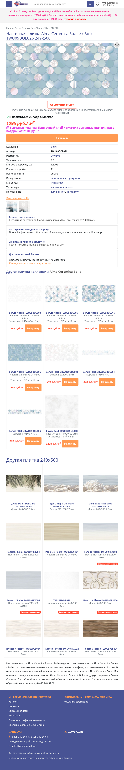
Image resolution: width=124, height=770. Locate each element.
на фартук (73, 191)
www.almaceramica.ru (76, 701)
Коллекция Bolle (17, 198)
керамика (57, 182)
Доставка (14, 706)
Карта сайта (75, 732)
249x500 (55, 155)
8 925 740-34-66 (39, 736)
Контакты (14, 715)
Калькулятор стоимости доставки (30, 263)
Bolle (54, 146)
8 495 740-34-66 (20, 736)
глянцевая (57, 178)
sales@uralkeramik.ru (24, 746)
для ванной (58, 191)
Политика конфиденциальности (27, 720)
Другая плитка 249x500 (32, 460)
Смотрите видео (63, 104)
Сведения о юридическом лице (26, 724)
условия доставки (75, 19)
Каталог (13, 701)
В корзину (62, 137)
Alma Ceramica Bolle (65, 272)
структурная (72, 178)
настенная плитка (62, 187)
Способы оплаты (18, 710)
